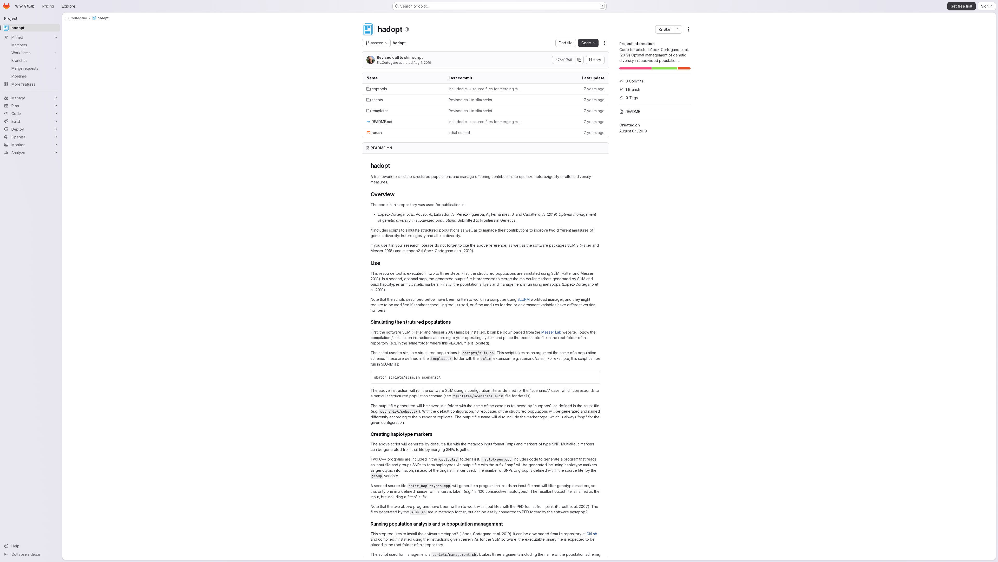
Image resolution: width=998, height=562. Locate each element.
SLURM (523, 299)
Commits (634, 81)
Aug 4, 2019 (422, 63)
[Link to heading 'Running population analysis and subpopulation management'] (505, 524)
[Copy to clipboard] (594, 377)
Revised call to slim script (400, 57)
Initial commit (459, 132)
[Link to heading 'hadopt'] (393, 165)
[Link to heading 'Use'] (383, 263)
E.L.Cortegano (387, 63)
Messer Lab (551, 332)
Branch (633, 89)
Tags (632, 97)
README (633, 111)
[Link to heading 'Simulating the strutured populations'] (453, 322)
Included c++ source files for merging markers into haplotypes (485, 89)
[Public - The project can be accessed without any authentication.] (407, 29)
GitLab (592, 534)
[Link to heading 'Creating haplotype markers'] (435, 434)
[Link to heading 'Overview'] (397, 194)
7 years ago (594, 89)
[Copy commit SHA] (579, 60)
